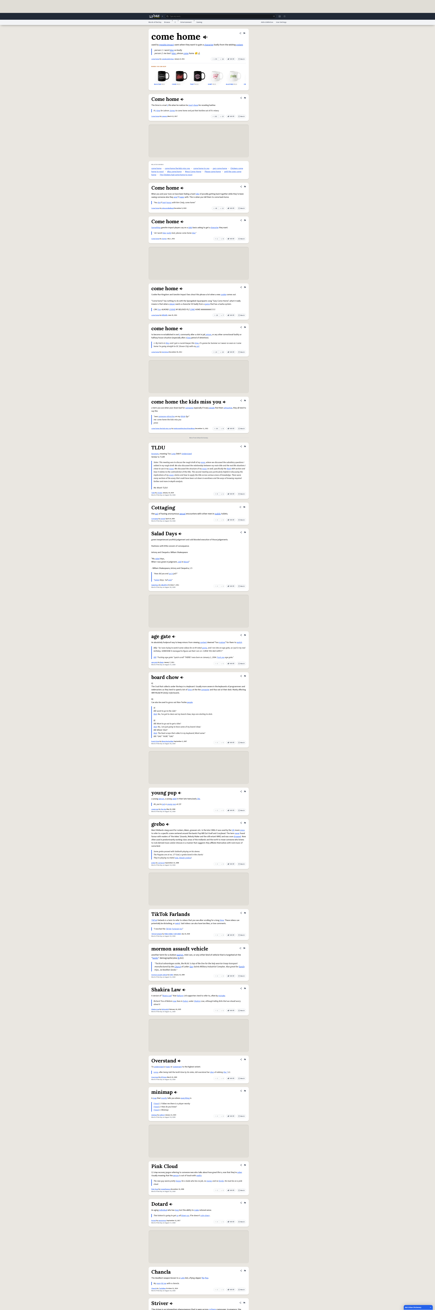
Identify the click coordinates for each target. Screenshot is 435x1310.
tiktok (183, 416)
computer (205, 689)
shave (195, 105)
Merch (242, 59)
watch (239, 642)
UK (233, 830)
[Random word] (273, 16)
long (189, 337)
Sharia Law (167, 995)
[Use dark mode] (285, 16)
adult (174, 798)
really (169, 233)
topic (168, 1066)
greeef (163, 519)
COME (192, 309)
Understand (187, 453)
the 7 (225, 1072)
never (237, 833)
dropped (237, 836)
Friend (156, 1103)
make (196, 1210)
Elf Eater (164, 1077)
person (161, 798)
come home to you (201, 168)
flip (203, 1278)
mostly (164, 1098)
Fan (159, 309)
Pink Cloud (154, 1189)
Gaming (199, 22)
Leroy (156, 1072)
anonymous (162, 1220)
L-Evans (159, 493)
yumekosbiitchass (168, 59)
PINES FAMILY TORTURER (172, 934)
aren (176, 197)
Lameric (165, 116)
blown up (185, 1215)
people (212, 407)
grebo (153, 863)
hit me (163, 1283)
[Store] (280, 16)
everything (185, 1098)
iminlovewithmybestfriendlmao (184, 428)
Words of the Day (155, 22)
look (164, 202)
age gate (154, 662)
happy (181, 197)
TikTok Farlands (156, 934)
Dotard (153, 1220)
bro (181, 928)
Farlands (175, 928)
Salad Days (155, 585)
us (177, 1215)
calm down (205, 1215)
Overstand (155, 1077)
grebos (188, 857)
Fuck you (220, 657)
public (218, 513)
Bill (155, 657)
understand (159, 1066)
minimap (154, 1115)
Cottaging (154, 519)
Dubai (185, 1001)
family (155, 958)
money (209, 1181)
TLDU (153, 493)
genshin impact (166, 44)
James (172, 110)
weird (177, 923)
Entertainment (186, 22)
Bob (155, 714)
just (163, 804)
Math (229, 468)
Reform (180, 995)
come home (155, 59)
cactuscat (161, 863)
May (167, 343)
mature (222, 642)
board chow (155, 741)
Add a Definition (267, 22)
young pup (154, 809)
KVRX (171, 975)
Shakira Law (155, 1009)
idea (212, 1072)
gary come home (220, 168)
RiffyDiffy (165, 315)
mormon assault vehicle (159, 975)
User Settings (281, 22)
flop (206, 1278)
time (158, 110)
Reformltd (165, 1009)
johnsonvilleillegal (168, 208)
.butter (164, 239)
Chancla (154, 1288)
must (190, 105)
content (203, 642)
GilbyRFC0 (164, 585)
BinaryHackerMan (167, 741)
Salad (156, 580)
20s (198, 798)
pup (174, 804)
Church (177, 966)
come (185, 53)
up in (171, 573)
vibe (197, 194)
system (239, 44)
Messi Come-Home (193, 171)
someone (189, 407)
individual (163, 1210)
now (176, 857)
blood (186, 561)
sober (239, 1172)
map (155, 1098)
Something (156, 227)
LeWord (162, 1115)
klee (172, 50)
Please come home (213, 171)
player (172, 304)
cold (179, 561)
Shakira (197, 1001)
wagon (180, 954)
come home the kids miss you (177, 168)
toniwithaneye (166, 1189)
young (169, 804)
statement (177, 1066)
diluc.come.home (174, 171)
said (170, 580)
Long (173, 453)
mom (158, 1283)
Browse (167, 22)
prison (208, 334)
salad (157, 558)
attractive (228, 407)
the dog (163, 809)
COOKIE (172, 309)
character (208, 44)
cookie (223, 294)
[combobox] (220, 16)
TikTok (154, 920)
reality (199, 1175)
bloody (182, 857)
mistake (221, 995)
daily (190, 227)
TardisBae (162, 1288)
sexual (182, 513)
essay (203, 462)
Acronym (155, 453)
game (207, 304)
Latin (182, 1278)
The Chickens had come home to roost (176, 174)
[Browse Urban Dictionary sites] (156, 16)
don (159, 202)
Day (191, 966)
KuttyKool (165, 352)
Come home (155, 116)
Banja (162, 662)
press (242, 830)
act (156, 513)
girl (197, 346)
